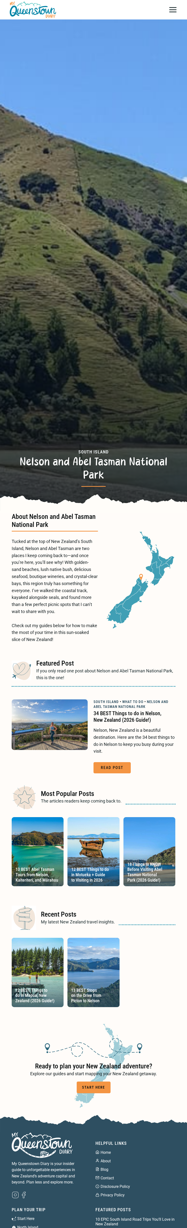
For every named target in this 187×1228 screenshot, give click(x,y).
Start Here (25, 1218)
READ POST (113, 769)
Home (106, 1152)
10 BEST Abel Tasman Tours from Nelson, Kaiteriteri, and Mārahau (37, 874)
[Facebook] (23, 1195)
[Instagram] (15, 1195)
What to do (132, 702)
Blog (104, 1169)
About (106, 1161)
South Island (93, 451)
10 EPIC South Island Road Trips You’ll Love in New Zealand (135, 1221)
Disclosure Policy (115, 1186)
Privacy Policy (113, 1195)
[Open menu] (172, 9)
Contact (107, 1178)
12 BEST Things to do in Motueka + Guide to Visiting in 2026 (90, 874)
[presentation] (50, 724)
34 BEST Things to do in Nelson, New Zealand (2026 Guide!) (127, 716)
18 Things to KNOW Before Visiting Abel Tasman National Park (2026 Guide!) (144, 872)
